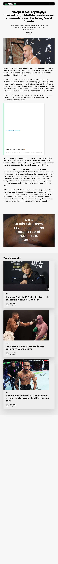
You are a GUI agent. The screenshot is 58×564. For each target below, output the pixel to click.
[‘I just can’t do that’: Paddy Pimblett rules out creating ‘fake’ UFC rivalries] (29, 284)
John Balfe (29, 32)
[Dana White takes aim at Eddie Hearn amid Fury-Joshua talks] (29, 333)
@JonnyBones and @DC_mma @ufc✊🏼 (15, 149)
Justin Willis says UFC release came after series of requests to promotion (29, 230)
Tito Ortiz (16, 152)
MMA (7, 293)
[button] (52, 3)
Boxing (7, 343)
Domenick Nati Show (39, 84)
